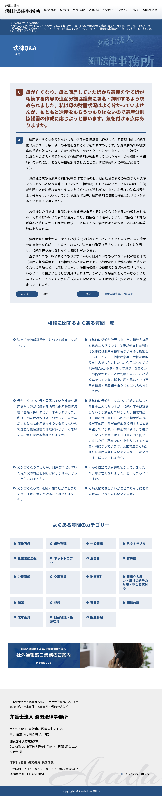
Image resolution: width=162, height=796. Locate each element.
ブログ (135, 9)
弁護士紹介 (79, 9)
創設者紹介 (109, 9)
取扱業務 (64, 9)
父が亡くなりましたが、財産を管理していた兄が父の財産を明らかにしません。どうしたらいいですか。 (47, 473)
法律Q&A (94, 9)
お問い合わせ (150, 9)
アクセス (123, 9)
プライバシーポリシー (138, 774)
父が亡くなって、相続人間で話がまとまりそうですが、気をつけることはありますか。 (47, 494)
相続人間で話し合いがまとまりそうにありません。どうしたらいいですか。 (119, 491)
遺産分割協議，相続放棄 (119, 294)
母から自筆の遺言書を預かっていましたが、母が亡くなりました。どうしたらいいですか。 (119, 473)
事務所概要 (50, 9)
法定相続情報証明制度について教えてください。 (47, 342)
